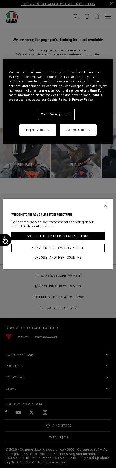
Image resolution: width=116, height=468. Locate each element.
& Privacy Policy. (81, 99)
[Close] (105, 205)
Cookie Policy (57, 99)
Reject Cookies (37, 130)
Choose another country (58, 257)
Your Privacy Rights (56, 114)
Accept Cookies (78, 130)
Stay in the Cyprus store (58, 248)
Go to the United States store (58, 236)
